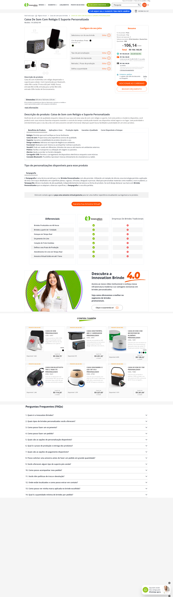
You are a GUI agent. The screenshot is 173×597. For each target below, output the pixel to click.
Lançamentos (64, 5)
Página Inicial (42, 16)
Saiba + (145, 77)
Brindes (41, 5)
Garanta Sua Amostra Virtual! (86, 204)
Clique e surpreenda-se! (105, 308)
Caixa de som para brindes (59, 16)
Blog (149, 1)
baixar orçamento (132, 89)
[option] (31, 66)
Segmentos (52, 5)
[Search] (139, 5)
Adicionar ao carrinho (131, 83)
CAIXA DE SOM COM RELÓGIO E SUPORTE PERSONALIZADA (90, 16)
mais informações (31, 107)
